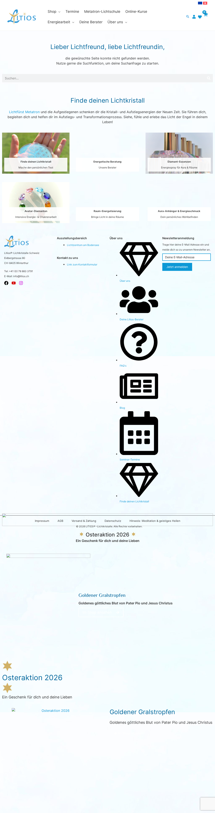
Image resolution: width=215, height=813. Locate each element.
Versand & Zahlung (84, 520)
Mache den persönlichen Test (35, 167)
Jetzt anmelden (177, 267)
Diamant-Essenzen (179, 161)
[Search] (209, 78)
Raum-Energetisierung (107, 211)
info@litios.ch (21, 276)
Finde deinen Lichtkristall (36, 161)
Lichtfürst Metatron (24, 112)
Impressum (42, 520)
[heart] (200, 17)
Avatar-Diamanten (36, 211)
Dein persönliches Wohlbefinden (179, 216)
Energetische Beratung (107, 161)
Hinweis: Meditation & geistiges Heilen (155, 520)
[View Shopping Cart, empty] (205, 16)
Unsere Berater (107, 167)
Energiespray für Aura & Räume (179, 167)
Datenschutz (113, 520)
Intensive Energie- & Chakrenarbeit (35, 216)
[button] (58, 11)
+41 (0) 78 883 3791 (21, 271)
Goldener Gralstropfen (102, 596)
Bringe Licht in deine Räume (107, 216)
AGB (60, 520)
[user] (194, 17)
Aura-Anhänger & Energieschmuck (179, 211)
